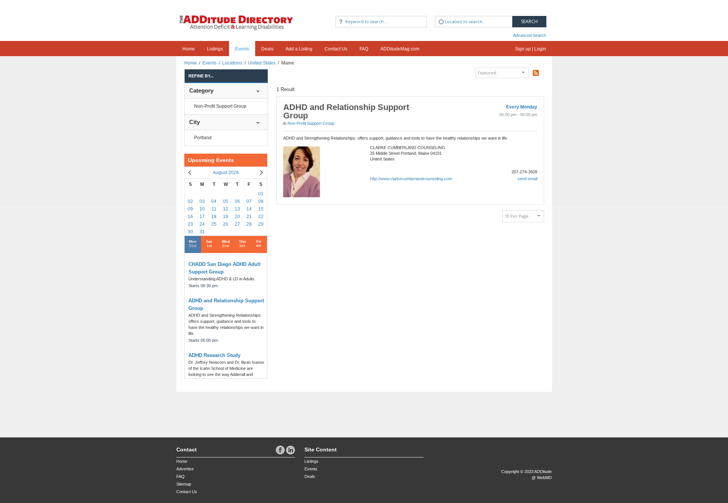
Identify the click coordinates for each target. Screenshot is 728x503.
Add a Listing (299, 49)
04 (214, 201)
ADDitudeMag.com (399, 49)
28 (249, 224)
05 (225, 201)
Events (242, 49)
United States (262, 63)
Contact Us (336, 49)
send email (527, 178)
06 (237, 201)
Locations (232, 63)
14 (249, 209)
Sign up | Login (530, 49)
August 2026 (226, 172)
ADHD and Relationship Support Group (346, 111)
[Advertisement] (220, 410)
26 (225, 224)
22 (261, 216)
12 (225, 209)
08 (261, 201)
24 (202, 224)
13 (237, 209)
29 (261, 224)
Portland (203, 137)
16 (190, 216)
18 (214, 216)
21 (249, 216)
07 (249, 201)
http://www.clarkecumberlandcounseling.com (411, 178)
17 (202, 216)
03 (202, 201)
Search (529, 21)
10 (202, 209)
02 (190, 201)
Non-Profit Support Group (220, 106)
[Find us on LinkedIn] (290, 450)
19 (225, 216)
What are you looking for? (359, 11)
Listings (215, 49)
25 (214, 224)
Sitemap (183, 484)
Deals (267, 49)
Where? (445, 11)
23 (190, 224)
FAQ (363, 49)
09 (190, 209)
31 (202, 231)
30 (190, 231)
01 (261, 193)
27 (237, 224)
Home (188, 49)
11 (214, 209)
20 (237, 216)
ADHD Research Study (214, 355)
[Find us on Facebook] (281, 450)
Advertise (185, 469)
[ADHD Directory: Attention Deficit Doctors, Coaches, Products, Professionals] (236, 16)
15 (261, 209)
